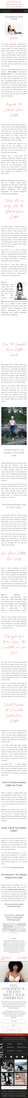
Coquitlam (4, 928)
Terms (4, 1095)
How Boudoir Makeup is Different (21, 958)
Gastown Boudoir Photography (12, 946)
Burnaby (15, 928)
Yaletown (13, 930)
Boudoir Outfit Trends (9, 942)
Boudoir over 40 (20, 942)
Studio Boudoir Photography (11, 949)
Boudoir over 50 (7, 943)
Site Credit (21, 1095)
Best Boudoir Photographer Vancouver (14, 940)
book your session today (17, 867)
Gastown (10, 928)
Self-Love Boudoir (19, 948)
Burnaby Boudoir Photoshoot (17, 945)
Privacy (12, 1095)
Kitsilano (24, 930)
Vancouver (6, 927)
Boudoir (14, 38)
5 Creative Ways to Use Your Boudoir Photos (6, 958)
